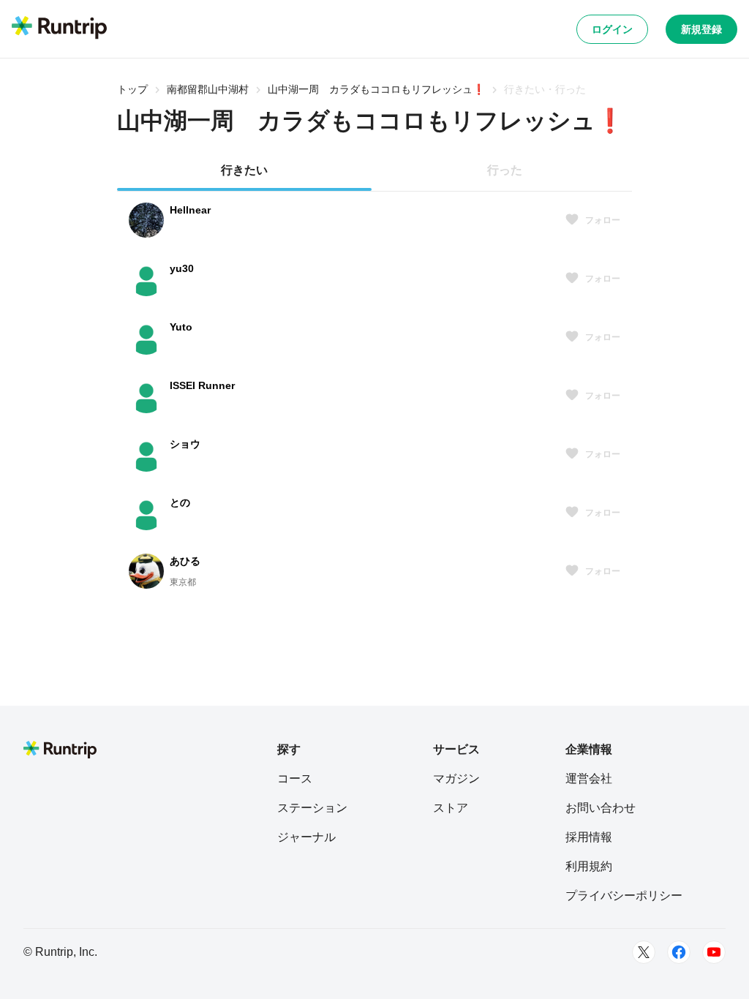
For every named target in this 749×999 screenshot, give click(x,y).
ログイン (612, 29)
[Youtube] (714, 952)
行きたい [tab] (244, 170)
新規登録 (701, 29)
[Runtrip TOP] (59, 28)
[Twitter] (643, 952)
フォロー (602, 220)
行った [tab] (504, 170)
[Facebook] (678, 952)
